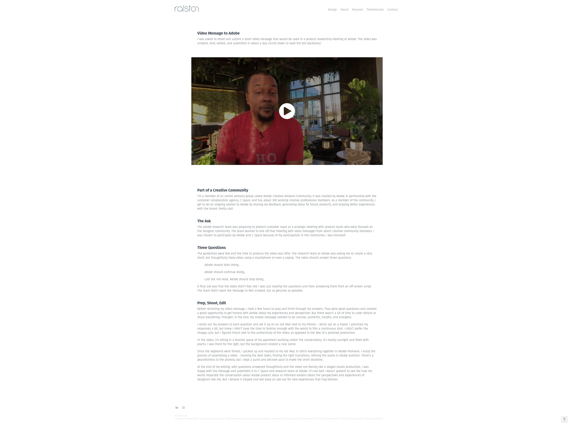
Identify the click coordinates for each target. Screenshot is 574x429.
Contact (392, 9)
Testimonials (375, 9)
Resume (357, 9)
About (345, 9)
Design (332, 9)
